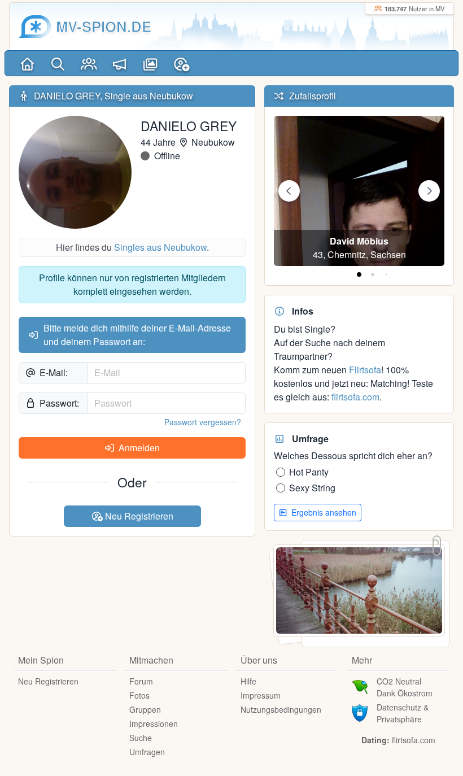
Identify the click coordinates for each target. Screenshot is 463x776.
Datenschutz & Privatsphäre (403, 713)
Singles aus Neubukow (160, 247)
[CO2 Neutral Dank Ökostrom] (360, 685)
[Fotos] (150, 63)
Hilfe (248, 681)
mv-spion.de (103, 26)
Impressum (261, 695)
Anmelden (138, 447)
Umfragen (147, 751)
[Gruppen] (89, 63)
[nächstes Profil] (429, 191)
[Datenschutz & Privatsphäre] (360, 711)
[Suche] (58, 63)
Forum (141, 681)
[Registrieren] (181, 63)
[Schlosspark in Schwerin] (359, 589)
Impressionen (153, 723)
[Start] (27, 63)
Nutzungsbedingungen (281, 709)
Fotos (139, 695)
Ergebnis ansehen (322, 512)
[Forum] (120, 63)
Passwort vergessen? (202, 422)
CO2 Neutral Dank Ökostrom (405, 687)
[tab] (359, 274)
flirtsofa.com (355, 396)
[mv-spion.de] (35, 26)
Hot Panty (309, 471)
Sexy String (312, 487)
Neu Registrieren (138, 515)
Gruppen (145, 709)
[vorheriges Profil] (289, 191)
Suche (140, 737)
